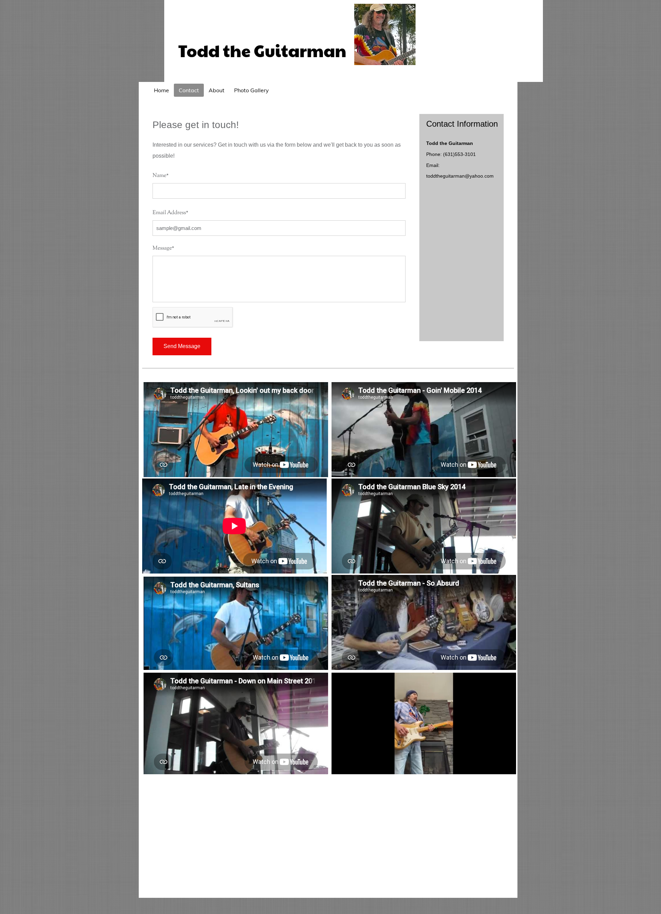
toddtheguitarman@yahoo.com (460, 176)
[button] (507, 766)
